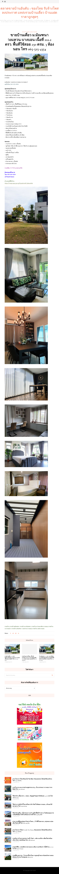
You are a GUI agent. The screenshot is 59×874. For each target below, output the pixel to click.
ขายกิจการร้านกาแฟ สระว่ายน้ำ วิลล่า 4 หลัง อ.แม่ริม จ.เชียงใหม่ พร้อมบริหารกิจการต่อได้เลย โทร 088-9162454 (32, 839)
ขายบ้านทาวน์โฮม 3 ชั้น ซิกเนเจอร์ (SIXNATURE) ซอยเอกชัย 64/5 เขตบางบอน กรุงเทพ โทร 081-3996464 (29, 658)
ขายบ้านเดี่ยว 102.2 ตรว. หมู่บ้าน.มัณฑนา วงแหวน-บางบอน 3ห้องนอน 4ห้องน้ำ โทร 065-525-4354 (12, 658)
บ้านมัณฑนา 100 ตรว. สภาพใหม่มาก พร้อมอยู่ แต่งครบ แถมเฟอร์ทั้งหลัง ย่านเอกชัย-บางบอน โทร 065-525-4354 (46, 658)
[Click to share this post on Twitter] (13, 633)
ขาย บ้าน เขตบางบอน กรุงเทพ (29, 31)
